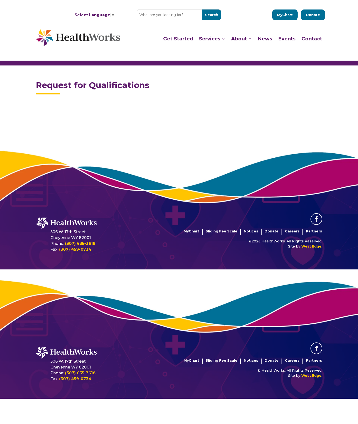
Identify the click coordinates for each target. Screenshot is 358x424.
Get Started (178, 39)
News (265, 39)
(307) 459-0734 (75, 249)
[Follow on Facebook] (316, 219)
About (239, 39)
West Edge (311, 246)
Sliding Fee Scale (221, 231)
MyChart (285, 15)
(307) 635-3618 (80, 243)
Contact (311, 39)
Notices (251, 231)
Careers (292, 231)
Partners (314, 231)
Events (287, 39)
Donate (313, 15)
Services (209, 39)
